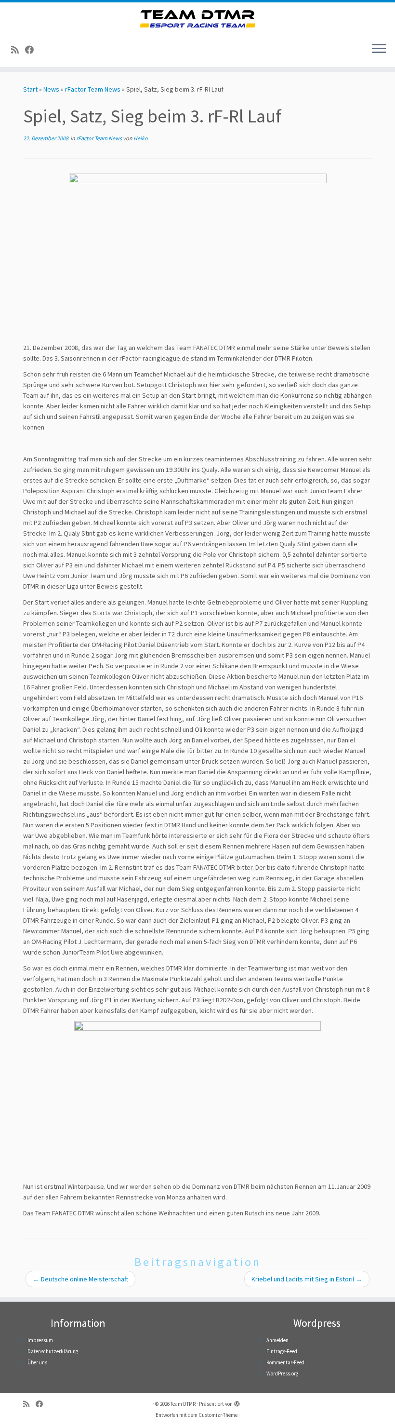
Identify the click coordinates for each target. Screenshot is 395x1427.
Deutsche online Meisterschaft (80, 1279)
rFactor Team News (92, 89)
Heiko (140, 138)
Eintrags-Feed (281, 1351)
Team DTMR (183, 1403)
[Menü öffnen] (379, 49)
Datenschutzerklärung (52, 1351)
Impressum (40, 1340)
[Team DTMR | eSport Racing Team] (197, 18)
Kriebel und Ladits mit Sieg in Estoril (306, 1279)
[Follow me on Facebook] (32, 49)
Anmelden (277, 1340)
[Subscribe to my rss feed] (18, 49)
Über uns (37, 1362)
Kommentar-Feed (285, 1362)
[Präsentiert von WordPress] (237, 1402)
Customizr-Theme (217, 1415)
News (51, 89)
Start (30, 89)
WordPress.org (282, 1373)
